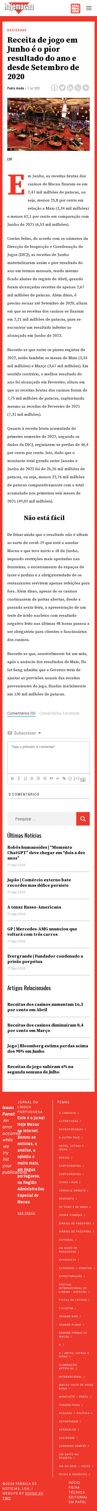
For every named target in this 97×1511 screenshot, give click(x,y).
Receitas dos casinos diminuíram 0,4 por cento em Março (45, 1028)
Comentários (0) (21, 713)
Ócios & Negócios (73, 1474)
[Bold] (12, 778)
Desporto (66, 1198)
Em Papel (77, 1502)
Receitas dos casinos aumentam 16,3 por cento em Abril (45, 1007)
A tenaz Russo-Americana (34, 907)
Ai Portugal (68, 1121)
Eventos (85, 1268)
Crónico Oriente (72, 1190)
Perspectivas (69, 1404)
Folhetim (66, 1308)
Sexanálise (67, 1429)
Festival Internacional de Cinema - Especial (73, 1288)
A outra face (69, 1137)
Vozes (86, 1466)
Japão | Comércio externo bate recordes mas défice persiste (39, 882)
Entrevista (67, 1259)
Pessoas (65, 1413)
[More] (85, 87)
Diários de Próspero (75, 1223)
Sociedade (17, 30)
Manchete (67, 1396)
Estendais (67, 1268)
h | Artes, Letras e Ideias (74, 1354)
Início (74, 1483)
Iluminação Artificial (68, 1366)
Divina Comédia (70, 1215)
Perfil (84, 1396)
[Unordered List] (44, 778)
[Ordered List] (38, 778)
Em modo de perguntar (68, 1249)
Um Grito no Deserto (69, 1456)
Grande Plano (70, 1324)
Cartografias (70, 1165)
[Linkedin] (70, 87)
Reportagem (68, 1421)
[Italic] (18, 778)
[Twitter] (62, 87)
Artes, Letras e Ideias (71, 1147)
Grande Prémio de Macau (73, 1334)
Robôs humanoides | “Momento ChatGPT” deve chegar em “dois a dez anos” (46, 853)
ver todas (26, 1213)
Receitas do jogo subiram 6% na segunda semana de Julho (40, 1069)
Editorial (66, 1239)
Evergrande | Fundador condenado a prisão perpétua (45, 959)
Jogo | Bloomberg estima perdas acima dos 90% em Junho (47, 1048)
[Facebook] (54, 87)
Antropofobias (71, 1129)
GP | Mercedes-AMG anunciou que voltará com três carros (42, 931)
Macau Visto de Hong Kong (76, 1386)
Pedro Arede (15, 88)
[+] (77, 778)
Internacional (70, 1376)
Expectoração (70, 1276)
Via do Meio (68, 1466)
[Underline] (25, 778)
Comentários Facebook (59, 713)
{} (70, 778)
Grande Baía (68, 1316)
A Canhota (67, 1112)
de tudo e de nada (73, 1206)
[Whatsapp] (78, 87)
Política (83, 1413)
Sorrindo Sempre (72, 1445)
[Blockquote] (51, 778)
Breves (64, 1157)
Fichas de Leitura (73, 1299)
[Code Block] (57, 778)
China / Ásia (68, 1182)
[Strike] (31, 778)
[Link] (64, 778)
